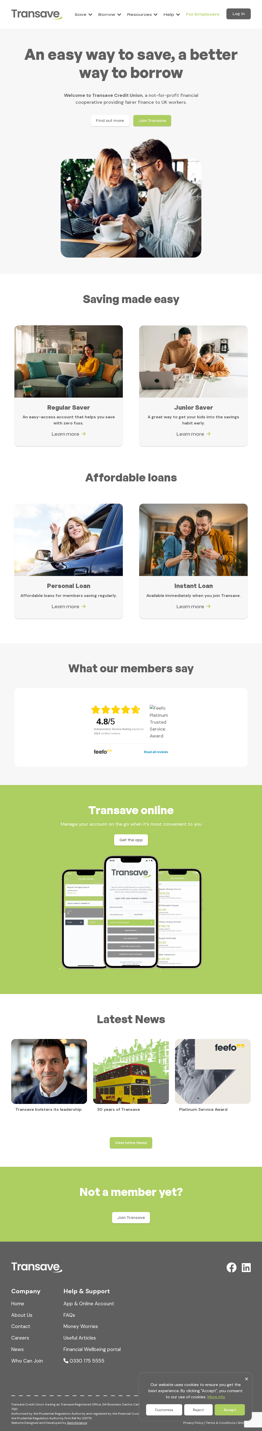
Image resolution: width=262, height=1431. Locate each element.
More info (216, 1397)
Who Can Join (27, 1361)
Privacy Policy (193, 1423)
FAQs (69, 1315)
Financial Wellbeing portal (92, 1349)
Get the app (131, 839)
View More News (131, 1142)
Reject (198, 1409)
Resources (139, 14)
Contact (20, 1326)
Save (80, 14)
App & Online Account (88, 1303)
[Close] (246, 1378)
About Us (21, 1315)
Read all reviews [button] (156, 752)
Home (17, 1303)
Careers (20, 1338)
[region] (195, 1397)
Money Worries (80, 1326)
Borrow (106, 14)
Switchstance (77, 1423)
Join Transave (152, 120)
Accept (230, 1409)
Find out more (110, 120)
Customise (164, 1409)
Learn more (65, 434)
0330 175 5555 (86, 1361)
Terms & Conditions (221, 1423)
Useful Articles (79, 1338)
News (17, 1349)
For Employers (202, 14)
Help (168, 14)
